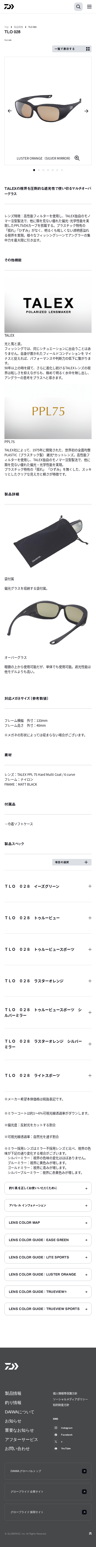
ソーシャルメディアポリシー (70, 1399)
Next (87, 111)
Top (6, 27)
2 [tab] (39, 170)
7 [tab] (62, 170)
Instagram (67, 1427)
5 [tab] (53, 170)
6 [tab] (57, 170)
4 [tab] (48, 170)
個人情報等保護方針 (65, 1393)
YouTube (66, 1448)
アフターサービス (21, 1439)
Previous (8, 111)
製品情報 (18, 27)
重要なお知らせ (19, 1430)
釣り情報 (13, 1402)
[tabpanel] (48, 111)
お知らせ (13, 1421)
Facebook (67, 1434)
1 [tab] (34, 170)
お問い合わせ (17, 1448)
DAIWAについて (19, 1412)
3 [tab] (43, 170)
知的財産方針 (61, 1405)
